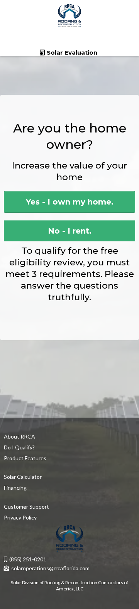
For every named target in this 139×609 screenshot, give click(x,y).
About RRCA (19, 436)
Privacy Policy (20, 517)
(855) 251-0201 (27, 559)
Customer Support (26, 506)
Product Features (25, 458)
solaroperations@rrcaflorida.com (50, 568)
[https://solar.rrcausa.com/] (69, 15)
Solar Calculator (23, 476)
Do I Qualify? (19, 447)
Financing (15, 487)
